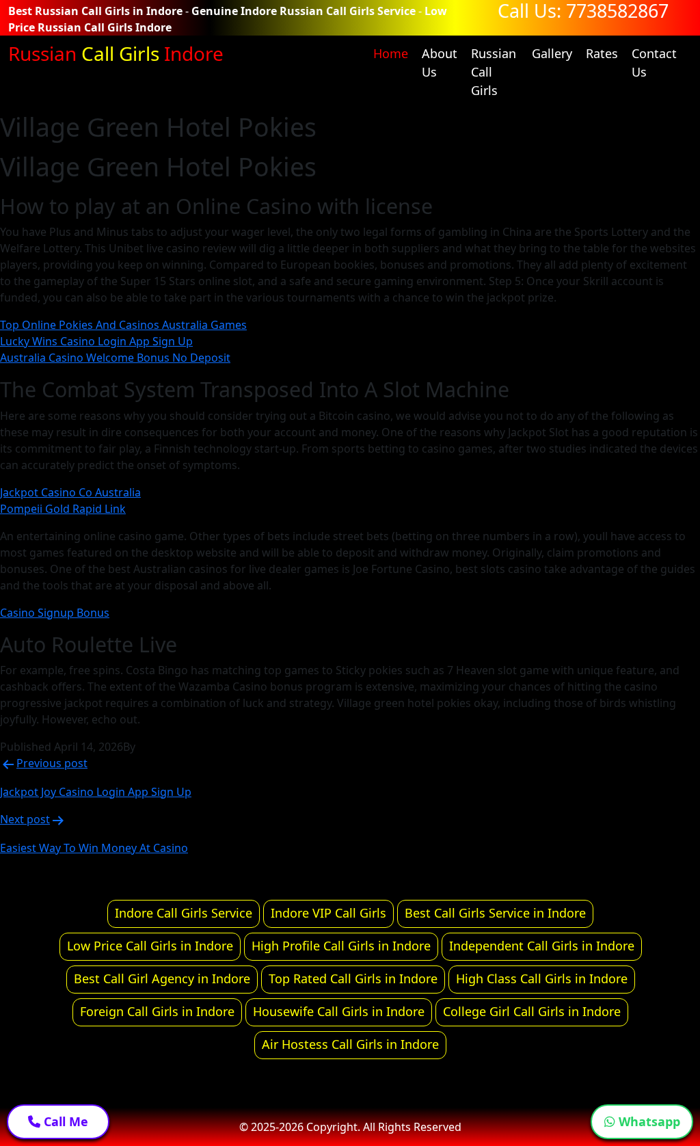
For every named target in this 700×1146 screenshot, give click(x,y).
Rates (602, 53)
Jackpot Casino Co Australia (70, 492)
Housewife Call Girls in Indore (339, 1011)
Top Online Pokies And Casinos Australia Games (123, 324)
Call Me (64, 1121)
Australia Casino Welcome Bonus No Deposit (115, 357)
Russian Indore (116, 53)
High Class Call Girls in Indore (542, 978)
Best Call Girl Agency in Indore (162, 978)
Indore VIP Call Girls (328, 913)
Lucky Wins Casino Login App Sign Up (96, 341)
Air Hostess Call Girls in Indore (350, 1044)
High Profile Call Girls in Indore (341, 945)
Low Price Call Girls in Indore (150, 945)
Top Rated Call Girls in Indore (353, 978)
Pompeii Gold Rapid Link (63, 508)
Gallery (552, 53)
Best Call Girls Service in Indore (495, 913)
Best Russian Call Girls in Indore (95, 10)
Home (390, 53)
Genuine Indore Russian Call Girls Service (303, 10)
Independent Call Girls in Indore (541, 945)
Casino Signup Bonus (54, 612)
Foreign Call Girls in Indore (157, 1011)
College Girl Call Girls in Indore (532, 1011)
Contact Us (654, 62)
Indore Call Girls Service (183, 913)
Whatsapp (647, 1121)
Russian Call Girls (493, 71)
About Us (439, 62)
